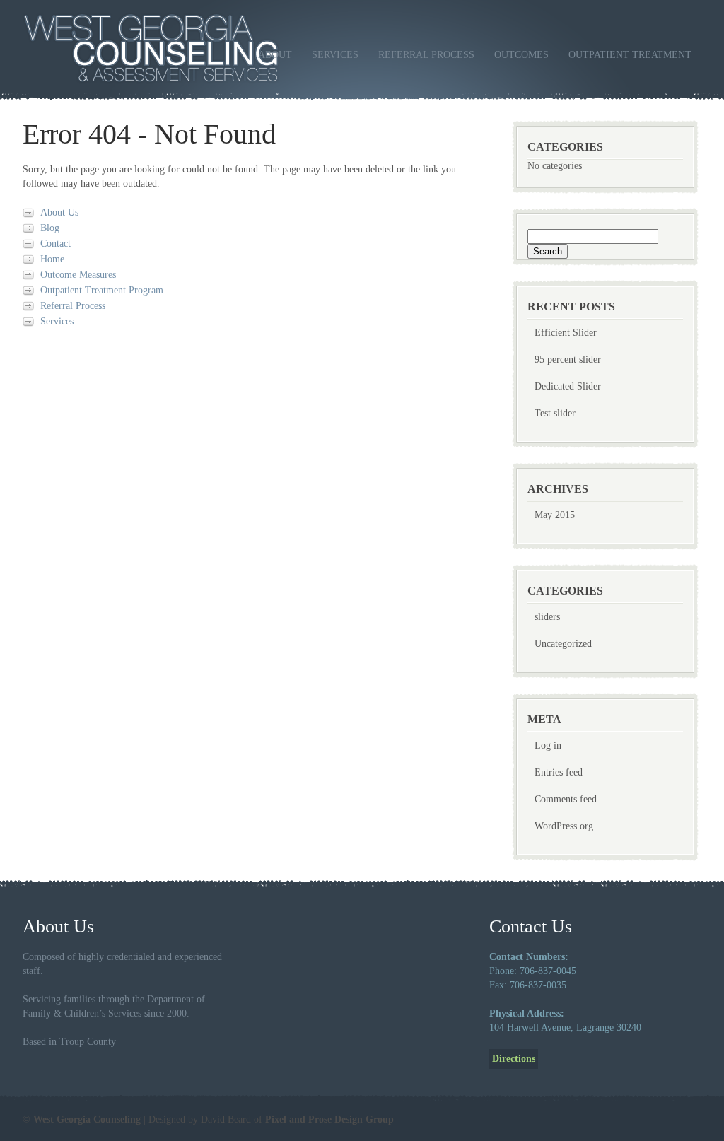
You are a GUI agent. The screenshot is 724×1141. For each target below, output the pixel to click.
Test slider (555, 413)
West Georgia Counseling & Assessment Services (188, 48)
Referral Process (426, 54)
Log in (548, 745)
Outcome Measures (78, 274)
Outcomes (521, 54)
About (275, 54)
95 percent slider (568, 359)
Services (335, 54)
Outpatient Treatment (629, 54)
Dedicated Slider (568, 386)
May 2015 (555, 515)
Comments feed (566, 799)
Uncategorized (563, 643)
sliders (547, 617)
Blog (49, 228)
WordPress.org (564, 826)
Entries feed (559, 772)
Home (52, 259)
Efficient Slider (566, 332)
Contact (55, 243)
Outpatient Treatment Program (101, 290)
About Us (59, 212)
